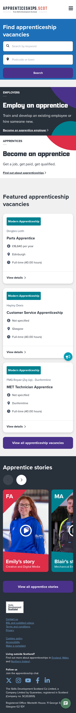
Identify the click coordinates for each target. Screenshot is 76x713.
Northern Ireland (20, 661)
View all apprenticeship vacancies (38, 442)
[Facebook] (38, 680)
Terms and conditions (18, 627)
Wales (65, 658)
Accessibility (13, 642)
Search (38, 73)
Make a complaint (16, 646)
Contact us (12, 619)
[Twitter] (9, 680)
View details (15, 277)
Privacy (10, 630)
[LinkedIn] (47, 680)
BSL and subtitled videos (20, 623)
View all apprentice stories (38, 586)
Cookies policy (14, 638)
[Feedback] (68, 356)
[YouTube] (28, 680)
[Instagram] (18, 680)
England (56, 658)
